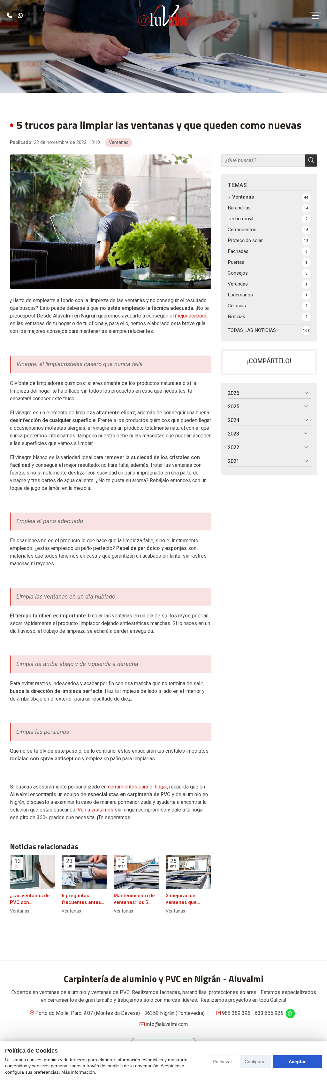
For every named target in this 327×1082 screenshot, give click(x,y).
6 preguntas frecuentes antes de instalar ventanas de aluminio (81, 899)
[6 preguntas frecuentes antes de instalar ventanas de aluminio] (84, 872)
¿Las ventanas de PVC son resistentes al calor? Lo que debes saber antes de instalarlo (31, 899)
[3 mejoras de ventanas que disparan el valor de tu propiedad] (188, 872)
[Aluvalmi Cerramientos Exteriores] (163, 15)
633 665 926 (269, 1013)
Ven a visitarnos (95, 810)
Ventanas (118, 142)
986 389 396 (236, 1013)
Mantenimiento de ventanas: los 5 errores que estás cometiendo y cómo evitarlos (136, 899)
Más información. (78, 1072)
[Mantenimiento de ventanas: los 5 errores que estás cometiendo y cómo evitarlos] (136, 872)
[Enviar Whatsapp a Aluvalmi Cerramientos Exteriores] (20, 15)
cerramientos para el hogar (137, 787)
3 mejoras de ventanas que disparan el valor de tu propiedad (188, 899)
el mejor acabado (189, 316)
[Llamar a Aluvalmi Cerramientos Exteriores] (9, 15)
